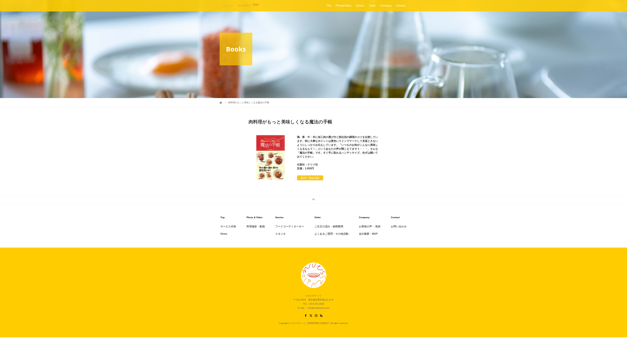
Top (329, 5)
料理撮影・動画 (256, 226)
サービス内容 (228, 226)
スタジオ (280, 233)
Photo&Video (343, 5)
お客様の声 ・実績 (369, 226)
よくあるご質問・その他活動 (331, 233)
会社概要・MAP (368, 233)
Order (372, 5)
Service (360, 5)
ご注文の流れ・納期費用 (328, 226)
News (223, 233)
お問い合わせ (399, 226)
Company (386, 5)
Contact (400, 5)
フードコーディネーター (289, 226)
